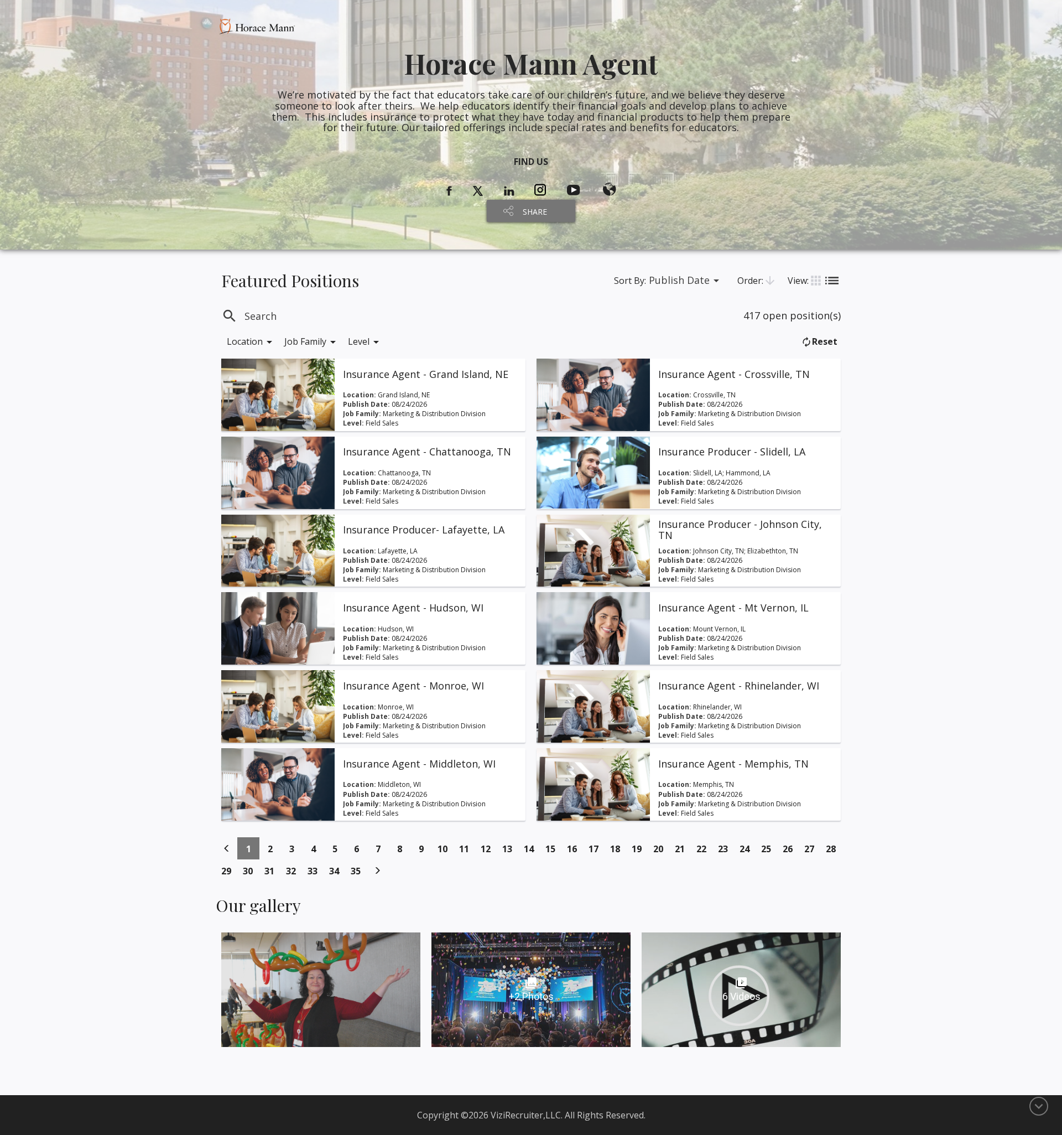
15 (553, 848)
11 (467, 848)
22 (704, 848)
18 (618, 848)
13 (510, 848)
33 (316, 870)
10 (446, 848)
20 (661, 848)
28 (834, 848)
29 (229, 870)
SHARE (535, 211)
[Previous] (227, 848)
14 (532, 848)
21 (683, 848)
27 (812, 848)
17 (597, 848)
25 (769, 848)
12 (489, 848)
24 (748, 848)
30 (251, 870)
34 (337, 870)
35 (359, 870)
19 (640, 848)
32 (294, 870)
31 (272, 870)
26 (791, 848)
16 (575, 848)
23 (726, 848)
